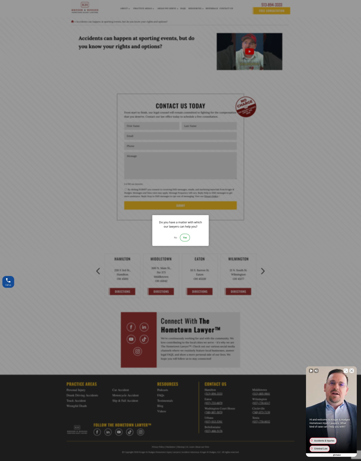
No (175, 237)
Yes (185, 237)
